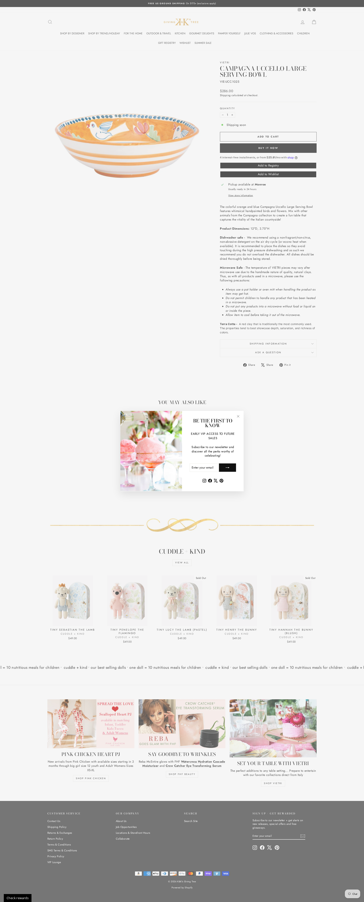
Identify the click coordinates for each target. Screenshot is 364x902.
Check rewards (18, 898)
